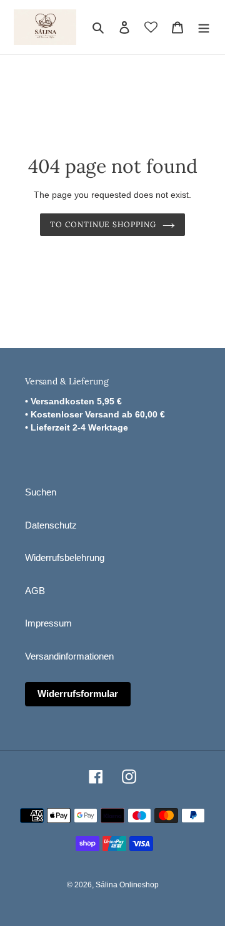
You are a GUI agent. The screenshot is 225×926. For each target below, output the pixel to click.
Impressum (48, 623)
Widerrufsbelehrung (64, 557)
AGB (35, 590)
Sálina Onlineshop (127, 884)
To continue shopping (103, 224)
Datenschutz (51, 525)
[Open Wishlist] (151, 27)
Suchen (40, 492)
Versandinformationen (69, 656)
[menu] (204, 27)
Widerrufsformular (78, 693)
